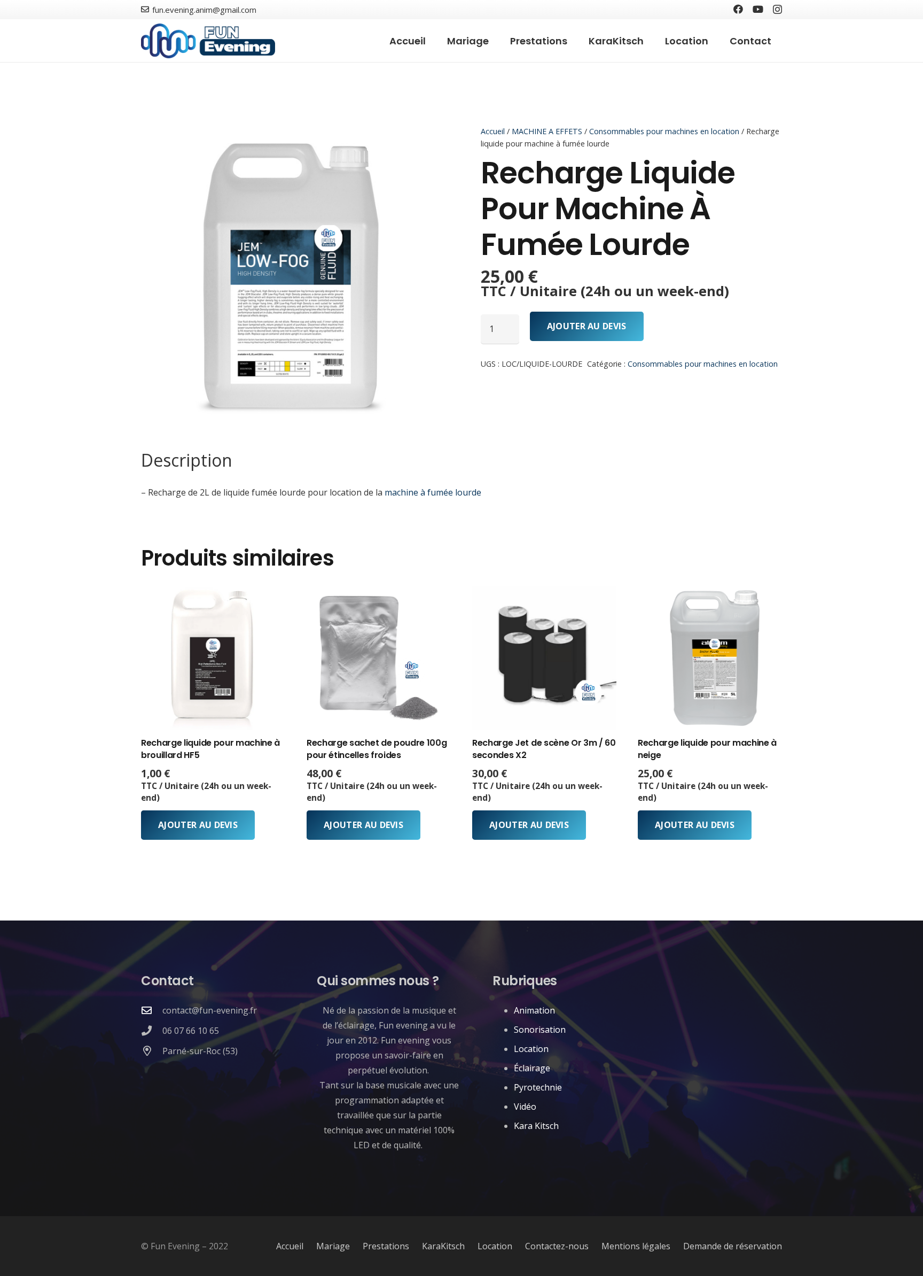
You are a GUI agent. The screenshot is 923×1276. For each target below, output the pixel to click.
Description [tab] (186, 459)
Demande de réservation (732, 1246)
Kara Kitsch (536, 1126)
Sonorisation (540, 1029)
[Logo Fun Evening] (208, 41)
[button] (576, 41)
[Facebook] (738, 9)
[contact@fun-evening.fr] (151, 1010)
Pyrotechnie (538, 1087)
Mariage (333, 1246)
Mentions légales (635, 1246)
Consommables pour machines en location (664, 131)
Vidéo (525, 1106)
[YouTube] (758, 9)
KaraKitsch (443, 1246)
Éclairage (532, 1068)
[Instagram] (777, 9)
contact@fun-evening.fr (209, 1010)
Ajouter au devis (587, 326)
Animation (534, 1010)
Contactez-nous (557, 1246)
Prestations (386, 1246)
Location (531, 1049)
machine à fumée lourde (433, 492)
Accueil (493, 131)
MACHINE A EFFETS (547, 131)
